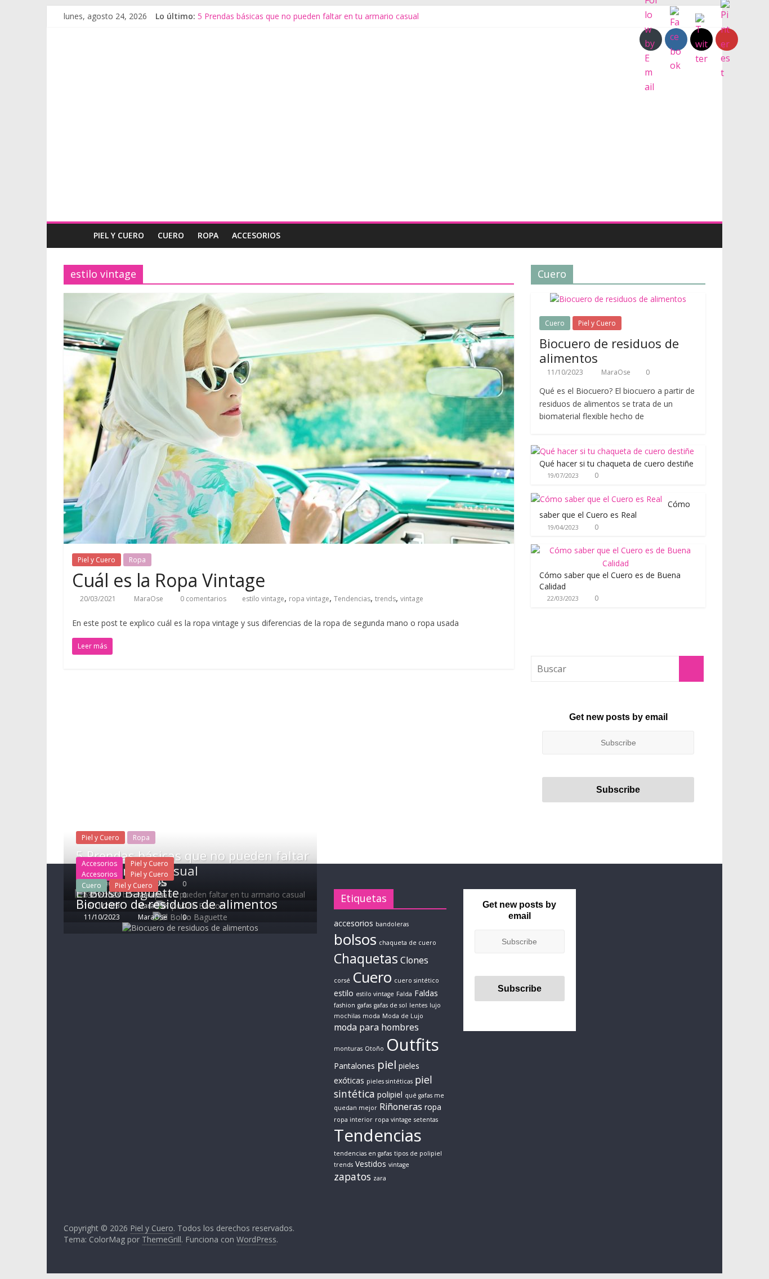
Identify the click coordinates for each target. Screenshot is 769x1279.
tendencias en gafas (363, 1153)
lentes (418, 1005)
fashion (344, 1005)
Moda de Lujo (402, 1016)
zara (379, 1178)
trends (385, 598)
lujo (435, 1005)
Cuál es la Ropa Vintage (168, 580)
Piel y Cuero (118, 235)
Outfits (412, 1044)
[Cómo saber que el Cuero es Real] (596, 499)
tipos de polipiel (418, 1153)
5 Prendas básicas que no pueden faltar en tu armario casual (308, 16)
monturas (348, 1048)
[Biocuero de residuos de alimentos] (618, 299)
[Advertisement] (384, 137)
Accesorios (256, 235)
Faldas (426, 993)
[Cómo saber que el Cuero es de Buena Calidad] (615, 550)
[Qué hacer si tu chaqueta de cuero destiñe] (612, 451)
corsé (342, 980)
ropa (432, 1107)
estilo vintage (263, 598)
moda (371, 1016)
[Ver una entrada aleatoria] (694, 235)
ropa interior (353, 1119)
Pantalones (354, 1065)
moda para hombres (376, 1027)
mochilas (347, 1016)
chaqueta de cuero (407, 943)
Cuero (171, 235)
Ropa (208, 235)
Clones (414, 960)
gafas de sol (390, 1005)
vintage (411, 598)
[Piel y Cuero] (75, 235)
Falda (404, 994)
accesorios (353, 923)
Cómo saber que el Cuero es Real (614, 510)
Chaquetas (366, 958)
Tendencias (352, 598)
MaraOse (149, 598)
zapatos (352, 1176)
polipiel (390, 1094)
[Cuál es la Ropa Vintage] (289, 300)
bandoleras (392, 924)
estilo (344, 993)
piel (386, 1064)
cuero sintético (416, 980)
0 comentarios (202, 598)
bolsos (355, 939)
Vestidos (370, 1163)
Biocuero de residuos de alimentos (609, 350)
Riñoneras (400, 1106)
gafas (364, 1005)
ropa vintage (309, 598)
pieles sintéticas (389, 1081)
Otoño (374, 1048)
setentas (426, 1119)
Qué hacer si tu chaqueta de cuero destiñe (616, 463)
